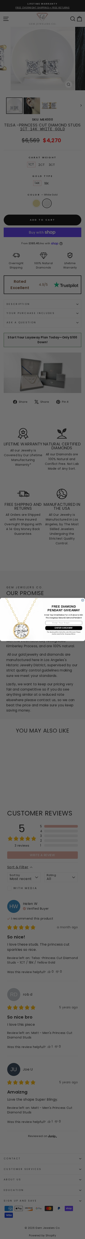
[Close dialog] (83, 600)
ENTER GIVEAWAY (64, 628)
